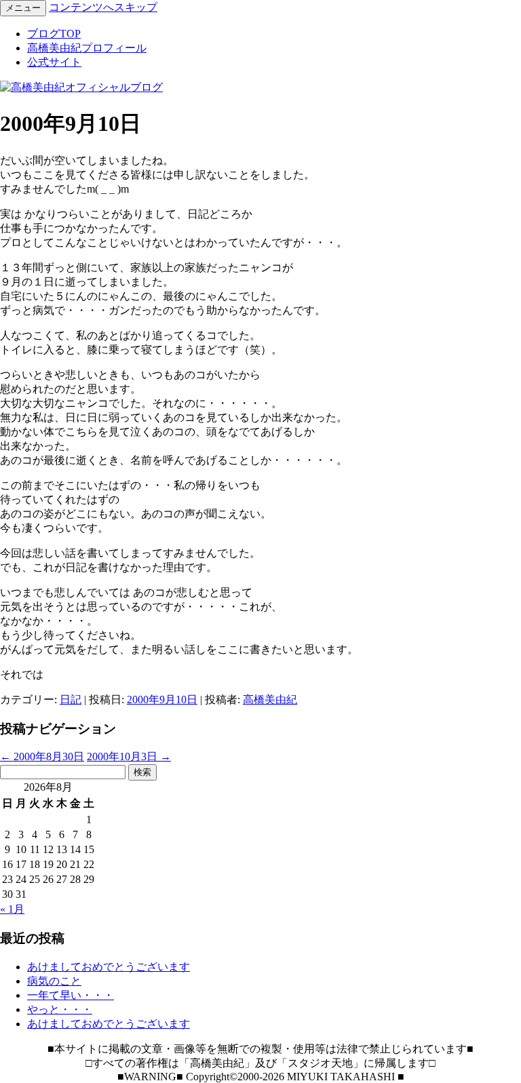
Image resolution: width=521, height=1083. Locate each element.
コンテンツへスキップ (103, 7)
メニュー (23, 8)
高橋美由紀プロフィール (87, 48)
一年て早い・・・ (70, 995)
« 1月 (12, 909)
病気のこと (54, 981)
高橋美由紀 (270, 699)
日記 (70, 699)
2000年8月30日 (42, 756)
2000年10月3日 (129, 756)
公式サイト (54, 62)
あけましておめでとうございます (108, 966)
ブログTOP (54, 33)
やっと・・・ (59, 1009)
